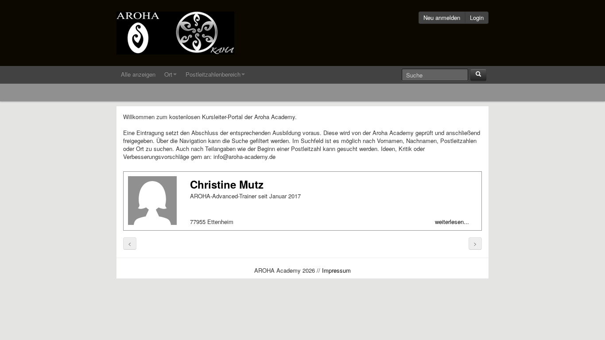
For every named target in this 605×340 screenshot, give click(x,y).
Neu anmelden (441, 17)
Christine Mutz (227, 184)
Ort (168, 74)
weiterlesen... (452, 222)
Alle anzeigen (138, 74)
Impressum (336, 270)
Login (477, 17)
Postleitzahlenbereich (213, 74)
